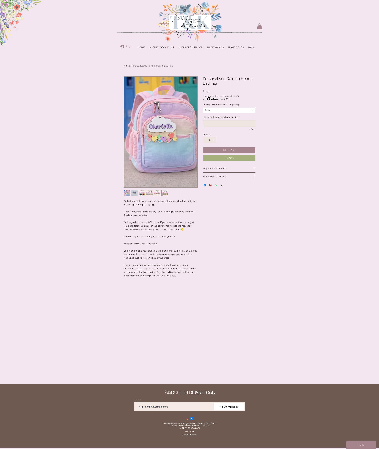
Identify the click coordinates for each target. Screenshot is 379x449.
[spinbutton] (209, 140)
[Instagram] (187, 418)
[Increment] (214, 140)
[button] (259, 26)
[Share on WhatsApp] (216, 185)
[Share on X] (221, 185)
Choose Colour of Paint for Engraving (221, 105)
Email (137, 400)
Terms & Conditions (189, 434)
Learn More (225, 99)
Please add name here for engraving (221, 117)
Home (127, 65)
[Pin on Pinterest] (210, 185)
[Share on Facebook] (205, 185)
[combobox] (229, 110)
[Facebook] (191, 418)
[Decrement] (205, 140)
